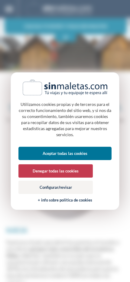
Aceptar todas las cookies (65, 153)
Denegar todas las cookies (56, 171)
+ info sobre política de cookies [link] (65, 200)
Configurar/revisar (56, 187)
